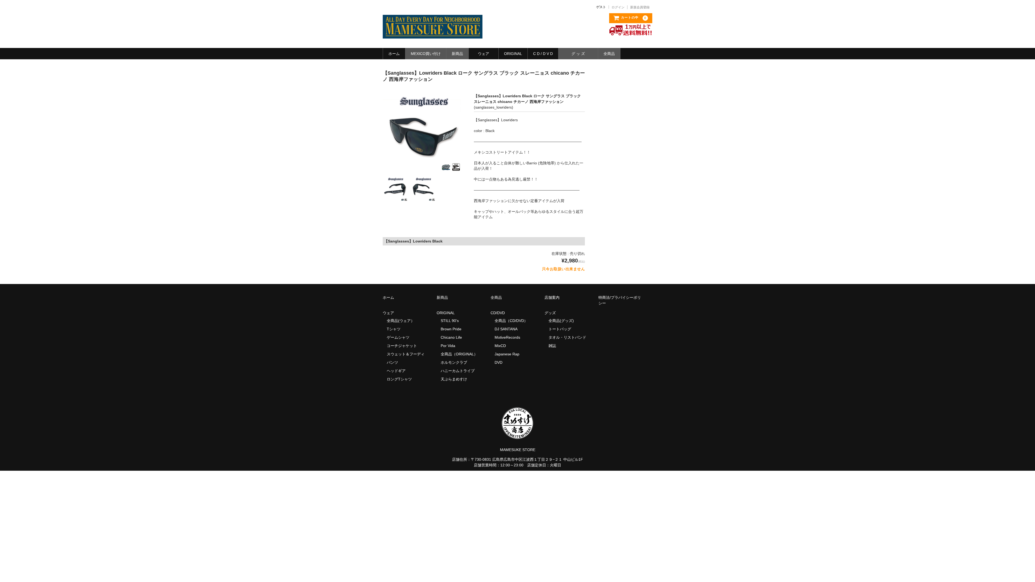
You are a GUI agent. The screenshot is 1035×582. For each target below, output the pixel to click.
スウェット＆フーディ (406, 354)
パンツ (392, 362)
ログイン (618, 7)
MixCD (500, 346)
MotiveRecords (507, 337)
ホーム (394, 53)
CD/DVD (498, 313)
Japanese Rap (507, 354)
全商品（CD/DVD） (513, 320)
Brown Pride (451, 329)
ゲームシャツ (398, 337)
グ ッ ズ (578, 53)
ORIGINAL (513, 53)
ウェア (483, 53)
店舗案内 (552, 297)
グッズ (552, 313)
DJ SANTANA (506, 329)
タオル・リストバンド (567, 337)
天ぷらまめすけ (454, 379)
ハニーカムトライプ (458, 371)
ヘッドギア (396, 371)
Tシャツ (394, 329)
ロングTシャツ (399, 379)
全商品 (609, 53)
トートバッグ (559, 329)
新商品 (457, 53)
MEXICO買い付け (426, 53)
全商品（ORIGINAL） (459, 354)
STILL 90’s (450, 320)
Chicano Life (451, 337)
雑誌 (552, 346)
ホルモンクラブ (454, 362)
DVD (498, 362)
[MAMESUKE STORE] (432, 33)
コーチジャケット (402, 346)
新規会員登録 (640, 7)
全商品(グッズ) (561, 320)
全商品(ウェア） (401, 320)
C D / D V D (543, 53)
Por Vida (448, 346)
